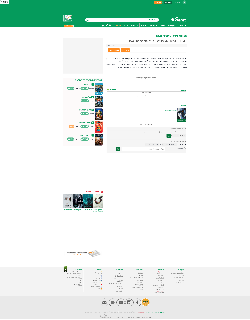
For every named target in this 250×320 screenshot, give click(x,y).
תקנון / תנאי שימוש (108, 312)
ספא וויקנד (140, 279)
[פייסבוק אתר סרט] (137, 306)
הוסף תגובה (113, 50)
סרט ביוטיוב (97, 284)
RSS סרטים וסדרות (95, 289)
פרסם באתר (141, 312)
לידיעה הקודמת (151, 78)
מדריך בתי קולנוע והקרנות (177, 274)
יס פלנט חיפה (180, 279)
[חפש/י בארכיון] (118, 149)
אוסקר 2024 (160, 291)
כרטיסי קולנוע (160, 272)
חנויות (80, 282)
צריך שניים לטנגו (139, 284)
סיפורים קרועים (119, 277)
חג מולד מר (140, 289)
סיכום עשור (161, 287)
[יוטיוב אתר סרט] (121, 306)
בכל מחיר (120, 273)
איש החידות (120, 282)
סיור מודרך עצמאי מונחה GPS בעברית (74, 274)
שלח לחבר (125, 50)
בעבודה (121, 290)
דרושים (116, 312)
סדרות (162, 284)
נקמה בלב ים (140, 282)
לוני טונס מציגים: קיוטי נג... (136, 287)
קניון (81, 280)
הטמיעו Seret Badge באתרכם (95, 272)
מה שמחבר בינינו (85, 135)
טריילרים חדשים (93, 191)
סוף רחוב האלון (139, 293)
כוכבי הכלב (140, 275)
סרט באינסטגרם (96, 280)
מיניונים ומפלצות (85, 122)
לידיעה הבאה (140, 78)
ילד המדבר (120, 285)
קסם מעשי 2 (119, 286)
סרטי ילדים (161, 280)
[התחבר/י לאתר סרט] (184, 2)
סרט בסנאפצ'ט (96, 282)
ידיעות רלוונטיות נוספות (170, 110)
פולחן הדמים (140, 272)
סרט (138, 317)
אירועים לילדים (78, 284)
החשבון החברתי (78, 210)
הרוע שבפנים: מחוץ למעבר (136, 277)
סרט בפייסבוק (96, 276)
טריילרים (161, 277)
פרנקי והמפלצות (85, 110)
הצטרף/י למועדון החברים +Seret (155, 312)
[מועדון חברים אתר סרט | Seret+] (104, 306)
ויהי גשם (141, 286)
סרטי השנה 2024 (159, 289)
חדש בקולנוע (160, 273)
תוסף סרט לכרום (95, 287)
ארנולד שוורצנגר (182, 120)
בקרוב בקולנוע (160, 275)
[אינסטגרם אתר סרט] (129, 306)
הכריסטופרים (68, 210)
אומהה (121, 288)
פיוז (142, 291)
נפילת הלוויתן (88, 210)
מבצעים (117, 25)
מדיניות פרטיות (97, 312)
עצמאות (121, 280)
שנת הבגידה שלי (118, 278)
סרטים (162, 282)
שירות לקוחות (132, 312)
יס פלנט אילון (181, 281)
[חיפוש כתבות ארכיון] (169, 136)
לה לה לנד (140, 274)
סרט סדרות (97, 278)
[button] (4, 2)
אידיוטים (121, 272)
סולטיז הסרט (86, 97)
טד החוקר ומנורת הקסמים (116, 283)
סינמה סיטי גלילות (179, 275)
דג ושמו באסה (139, 281)
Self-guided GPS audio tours (74, 272)
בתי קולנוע (181, 272)
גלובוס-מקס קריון (180, 282)
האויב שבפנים (119, 291)
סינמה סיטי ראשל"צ (179, 277)
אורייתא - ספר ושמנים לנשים (74, 277)
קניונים (80, 279)
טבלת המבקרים (68, 26)
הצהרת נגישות (88, 312)
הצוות (120, 312)
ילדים (126, 25)
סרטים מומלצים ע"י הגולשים (87, 80)
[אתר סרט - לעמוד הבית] (65, 272)
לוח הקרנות (104, 25)
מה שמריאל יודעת (118, 275)
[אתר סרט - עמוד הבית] (178, 20)
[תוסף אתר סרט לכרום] (113, 306)
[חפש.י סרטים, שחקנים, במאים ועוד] (87, 20)
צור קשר (126, 312)
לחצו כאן (156, 96)
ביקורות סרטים (160, 279)
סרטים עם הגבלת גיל (158, 286)
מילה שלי (87, 84)
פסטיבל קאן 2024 (159, 293)
